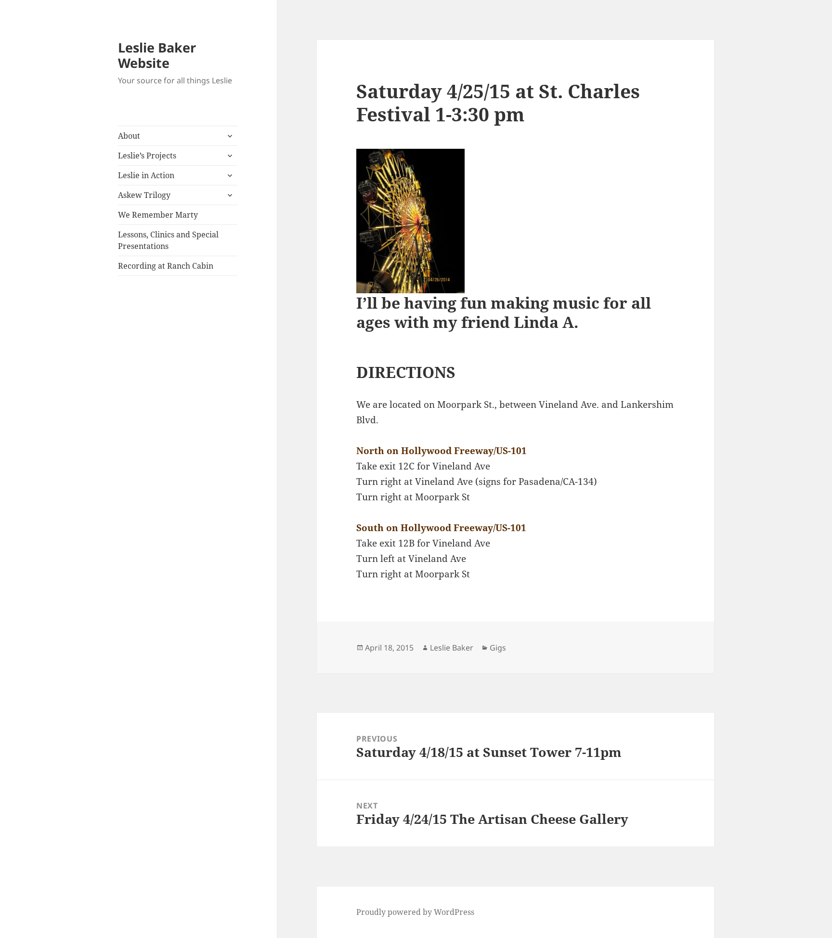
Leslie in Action (146, 175)
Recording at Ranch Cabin (165, 266)
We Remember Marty (158, 214)
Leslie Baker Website (157, 55)
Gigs (498, 647)
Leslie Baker (451, 647)
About (129, 135)
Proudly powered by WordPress (415, 912)
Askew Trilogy (144, 195)
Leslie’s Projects (147, 155)
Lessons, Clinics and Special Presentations (168, 240)
